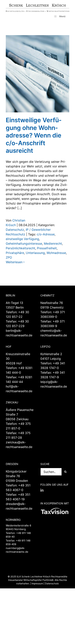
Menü (62, 16)
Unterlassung (35, 253)
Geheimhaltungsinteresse (24, 243)
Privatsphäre (15, 253)
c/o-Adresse (46, 234)
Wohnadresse (56, 253)
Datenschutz (15, 230)
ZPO (9, 257)
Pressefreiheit (47, 248)
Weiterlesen (14, 262)
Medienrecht (53, 243)
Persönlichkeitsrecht (20, 248)
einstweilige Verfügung (22, 239)
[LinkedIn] (41, 490)
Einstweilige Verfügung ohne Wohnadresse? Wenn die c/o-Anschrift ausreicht (34, 135)
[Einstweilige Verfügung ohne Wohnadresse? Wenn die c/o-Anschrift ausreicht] (37, 73)
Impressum (37, 583)
